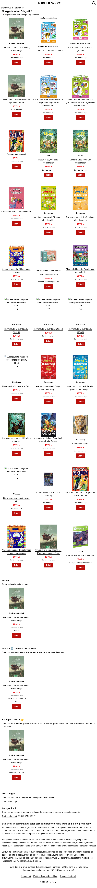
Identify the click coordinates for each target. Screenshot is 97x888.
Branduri (19, 8)
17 (48, 309)
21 (80, 367)
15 (80, 255)
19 (16, 367)
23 (48, 424)
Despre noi (26, 876)
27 (80, 478)
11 (48, 197)
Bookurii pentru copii (46, 282)
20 (48, 367)
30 (80, 536)
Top (29, 15)
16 (16, 309)
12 (80, 197)
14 (48, 255)
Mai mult (35, 15)
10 (16, 197)
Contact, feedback (68, 876)
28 (16, 536)
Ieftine (13, 15)
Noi (18, 15)
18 (80, 309)
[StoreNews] (48, 3)
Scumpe (24, 15)
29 (48, 536)
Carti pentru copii (9, 801)
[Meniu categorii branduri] (3, 3)
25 (16, 478)
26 (48, 478)
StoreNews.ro (7, 8)
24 (80, 424)
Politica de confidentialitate (45, 876)
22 (16, 424)
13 (16, 255)
